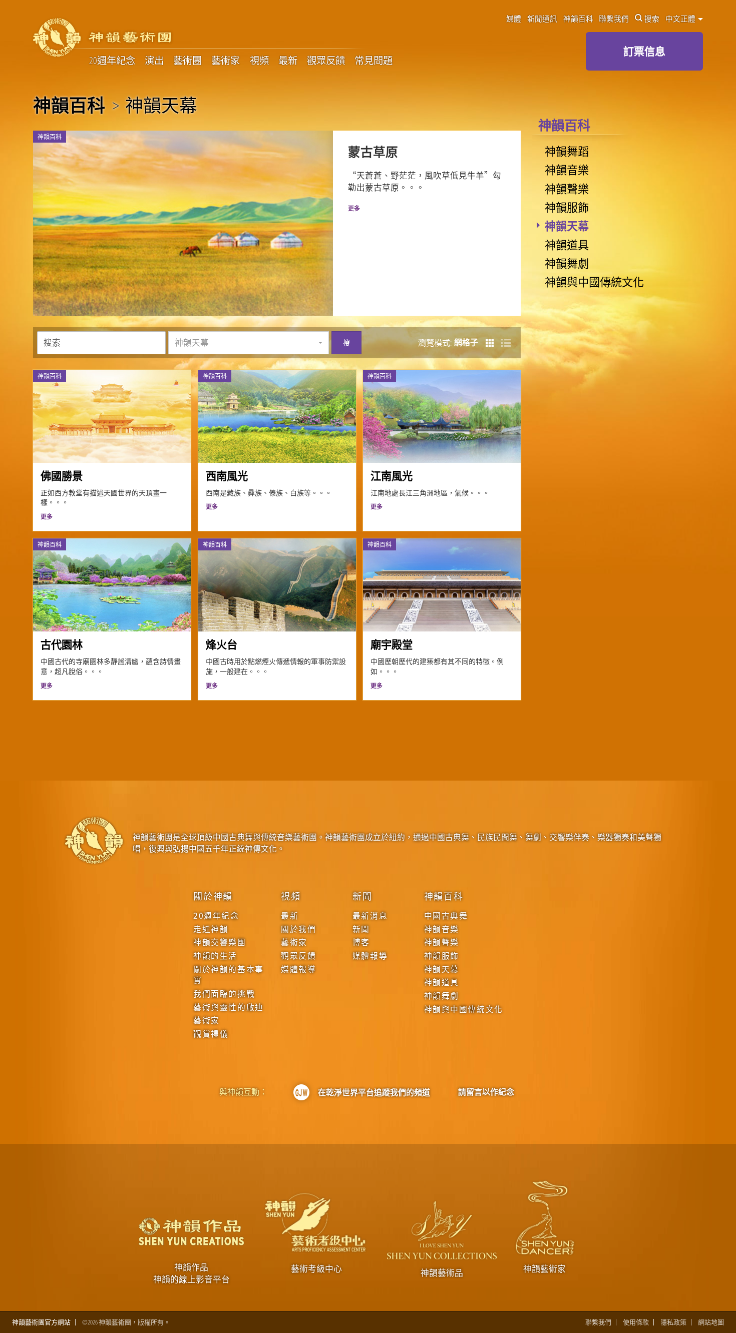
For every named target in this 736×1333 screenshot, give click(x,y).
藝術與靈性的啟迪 (228, 1007)
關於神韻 (213, 895)
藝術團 (187, 61)
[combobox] (248, 342)
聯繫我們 (614, 19)
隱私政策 (673, 1322)
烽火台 (221, 644)
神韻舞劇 (567, 262)
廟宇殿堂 (392, 644)
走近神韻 (210, 929)
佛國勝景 (62, 475)
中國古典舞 (446, 915)
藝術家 (225, 61)
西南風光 (227, 475)
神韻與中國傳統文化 (594, 281)
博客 (361, 942)
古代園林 (62, 644)
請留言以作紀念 (486, 1091)
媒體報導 (298, 969)
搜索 (651, 19)
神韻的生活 (215, 955)
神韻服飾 (567, 206)
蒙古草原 (373, 152)
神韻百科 (578, 19)
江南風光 (392, 475)
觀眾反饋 (326, 61)
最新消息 (370, 915)
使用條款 (636, 1322)
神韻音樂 (567, 169)
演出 (154, 61)
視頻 (259, 61)
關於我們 (298, 929)
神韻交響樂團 (219, 942)
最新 (287, 61)
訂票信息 (644, 51)
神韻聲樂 (567, 188)
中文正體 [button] (681, 19)
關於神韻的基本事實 (228, 975)
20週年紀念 (112, 61)
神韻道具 (567, 244)
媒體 (513, 19)
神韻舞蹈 (567, 150)
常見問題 (373, 61)
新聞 (362, 895)
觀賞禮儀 (210, 1033)
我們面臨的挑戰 (224, 993)
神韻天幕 (567, 225)
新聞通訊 (542, 19)
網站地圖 (711, 1322)
